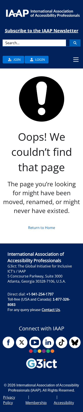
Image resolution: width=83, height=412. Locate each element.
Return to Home (41, 227)
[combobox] (34, 43)
